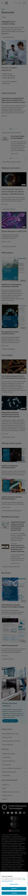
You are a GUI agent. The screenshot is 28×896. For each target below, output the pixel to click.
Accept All (14, 893)
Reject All (14, 888)
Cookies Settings (14, 884)
